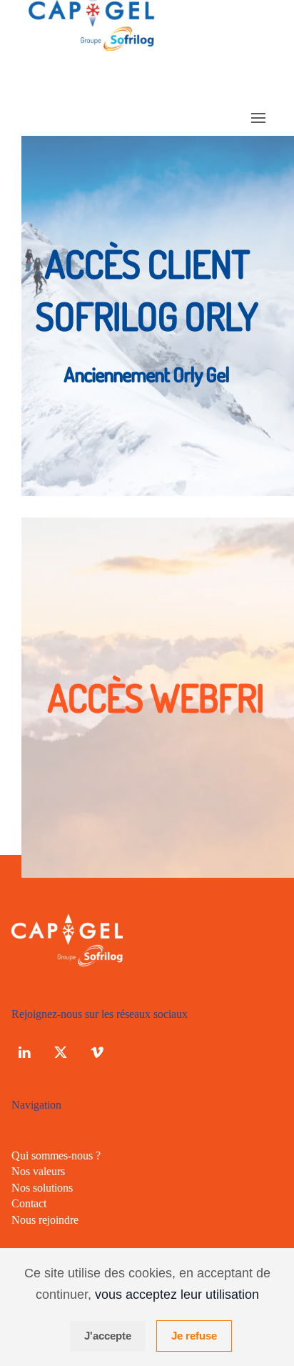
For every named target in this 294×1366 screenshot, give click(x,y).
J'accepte (107, 1336)
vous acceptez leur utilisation (177, 1294)
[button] (258, 118)
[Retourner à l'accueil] (94, 46)
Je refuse (194, 1336)
